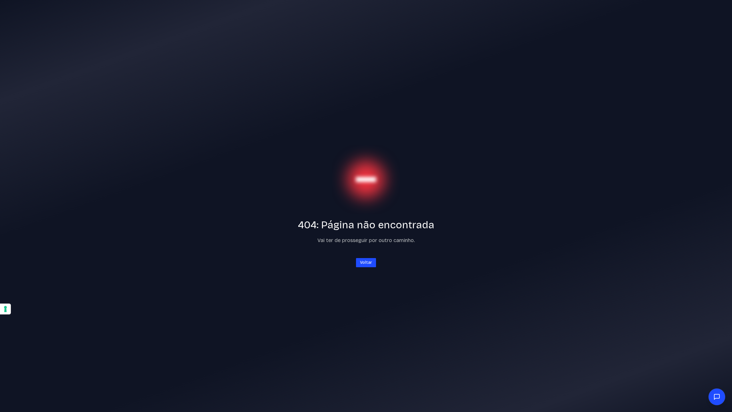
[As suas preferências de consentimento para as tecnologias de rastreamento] (5, 309)
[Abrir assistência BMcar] (717, 397)
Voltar (366, 262)
